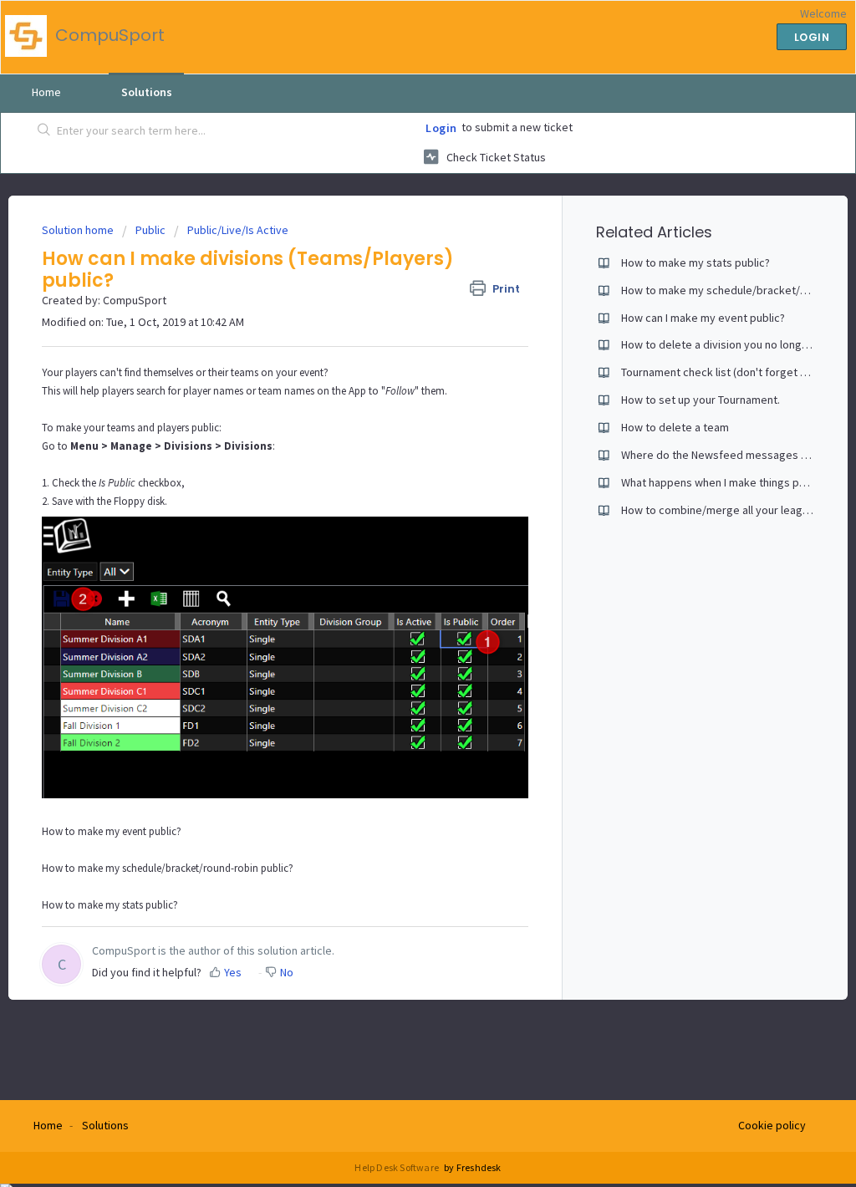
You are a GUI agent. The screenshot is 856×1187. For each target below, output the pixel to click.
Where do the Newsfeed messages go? (720, 454)
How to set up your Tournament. (700, 399)
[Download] (397, 378)
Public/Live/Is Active (237, 229)
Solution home (79, 229)
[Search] (44, 131)
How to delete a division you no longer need (731, 344)
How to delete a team (675, 427)
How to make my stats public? (110, 905)
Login (441, 127)
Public (150, 229)
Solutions (146, 91)
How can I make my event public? (703, 317)
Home (46, 91)
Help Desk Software (397, 1167)
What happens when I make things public (722, 482)
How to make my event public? (111, 831)
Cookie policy (772, 1125)
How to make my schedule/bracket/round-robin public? (167, 868)
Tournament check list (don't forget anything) (733, 372)
